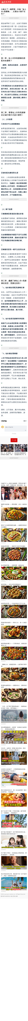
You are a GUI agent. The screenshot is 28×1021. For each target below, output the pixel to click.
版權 (17, 896)
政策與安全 (7, 896)
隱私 (14, 896)
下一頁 (14, 440)
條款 (12, 896)
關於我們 (3, 896)
